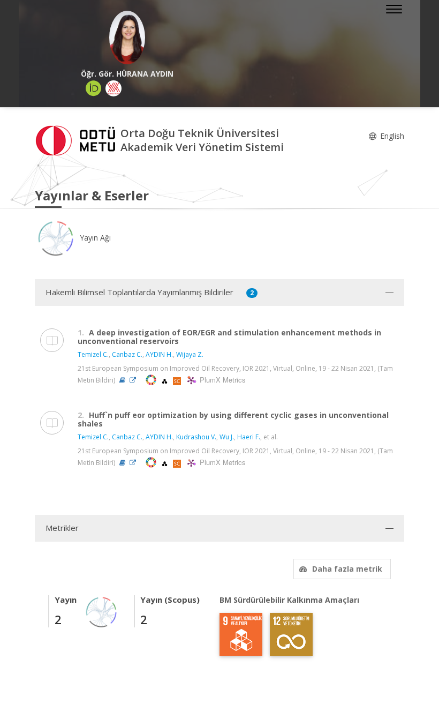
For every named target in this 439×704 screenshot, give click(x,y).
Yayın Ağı (94, 238)
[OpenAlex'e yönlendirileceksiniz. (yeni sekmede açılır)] (165, 380)
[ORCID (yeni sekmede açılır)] (94, 88)
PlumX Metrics (221, 380)
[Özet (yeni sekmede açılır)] (122, 380)
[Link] (135, 380)
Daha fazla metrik (347, 569)
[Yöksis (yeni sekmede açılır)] (113, 88)
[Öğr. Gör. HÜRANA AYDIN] (127, 37)
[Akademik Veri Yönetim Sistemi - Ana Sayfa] (77, 139)
